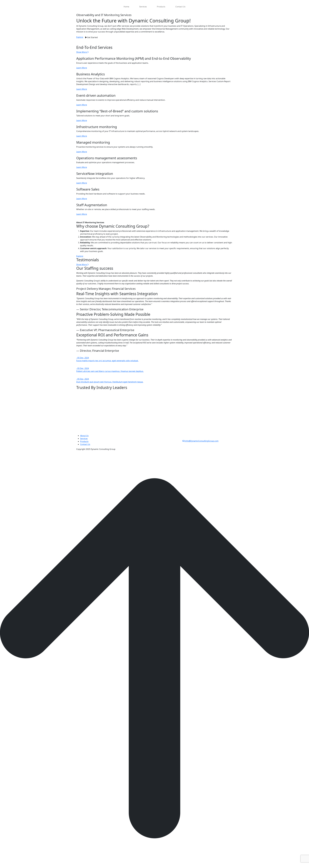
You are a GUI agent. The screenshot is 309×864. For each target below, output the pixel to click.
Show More (81, 52)
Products (161, 6)
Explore (79, 37)
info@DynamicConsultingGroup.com (201, 441)
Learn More (81, 67)
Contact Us (180, 6)
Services (143, 6)
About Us (84, 435)
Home (126, 6)
